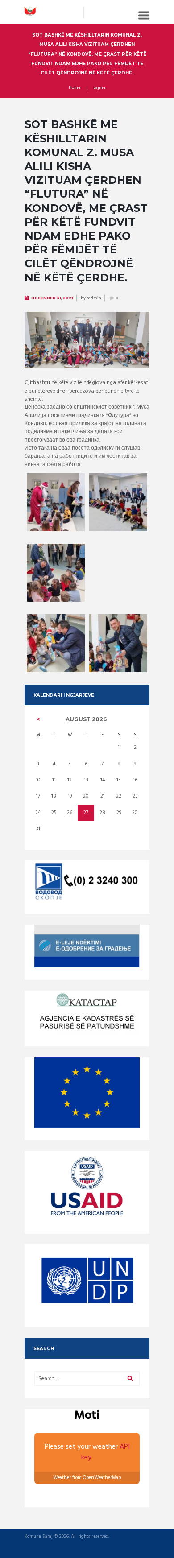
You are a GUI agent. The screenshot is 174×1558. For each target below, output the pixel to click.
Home (74, 88)
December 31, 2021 (52, 298)
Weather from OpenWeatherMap (87, 1478)
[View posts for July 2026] (38, 719)
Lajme (99, 88)
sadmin (94, 298)
